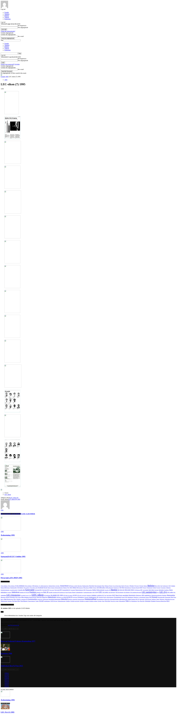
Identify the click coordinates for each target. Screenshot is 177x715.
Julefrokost (15, 592)
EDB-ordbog (102, 587)
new (62, 597)
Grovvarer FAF (45, 590)
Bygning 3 (132, 585)
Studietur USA (134, 599)
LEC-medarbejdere (149, 592)
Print (172, 597)
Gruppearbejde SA (66, 590)
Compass (173, 585)
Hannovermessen (79, 590)
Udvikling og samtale (84, 601)
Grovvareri (51, 590)
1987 (6, 680)
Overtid (123, 597)
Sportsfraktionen (100, 599)
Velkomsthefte (122, 601)
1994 (6, 685)
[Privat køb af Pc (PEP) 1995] (11, 572)
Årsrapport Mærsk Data (161, 601)
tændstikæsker (47, 601)
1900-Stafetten (35, 585)
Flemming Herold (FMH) (137, 587)
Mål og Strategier (25, 597)
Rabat (5, 599)
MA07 (113, 595)
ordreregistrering (110, 597)
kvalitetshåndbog (79, 592)
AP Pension (71, 585)
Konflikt (50, 592)
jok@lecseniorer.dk (13, 625)
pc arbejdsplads (142, 597)
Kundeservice (62, 592)
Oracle (104, 597)
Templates (10, 601)
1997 (6, 681)
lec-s (30, 595)
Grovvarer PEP (58, 590)
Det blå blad (40, 587)
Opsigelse (101, 597)
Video (127, 601)
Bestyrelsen (91, 585)
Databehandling (13, 587)
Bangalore (80, 585)
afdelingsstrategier (44, 585)
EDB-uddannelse (109, 587)
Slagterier (70, 599)
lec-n (158, 592)
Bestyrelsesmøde (98, 585)
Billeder (6, 15)
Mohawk (8, 597)
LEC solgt (79, 595)
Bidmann (107, 585)
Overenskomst (117, 597)
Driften (90, 587)
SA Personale (45, 599)
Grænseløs (73, 590)
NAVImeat (58, 597)
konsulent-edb (56, 592)
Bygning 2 (127, 585)
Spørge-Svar (107, 599)
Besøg (103, 585)
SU (138, 599)
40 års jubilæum (28, 585)
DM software (86, 587)
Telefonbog (162, 599)
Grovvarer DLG (38, 590)
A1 (39, 585)
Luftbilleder (93, 595)
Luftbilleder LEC (100, 595)
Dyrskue (94, 587)
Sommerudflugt (91, 599)
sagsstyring (40, 599)
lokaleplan (88, 595)
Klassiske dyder (39, 592)
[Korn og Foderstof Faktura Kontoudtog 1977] (5, 637)
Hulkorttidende (100, 590)
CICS (169, 585)
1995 (6, 76)
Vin (130, 601)
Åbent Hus (142, 601)
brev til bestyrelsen (117, 585)
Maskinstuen (138, 595)
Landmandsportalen (87, 592)
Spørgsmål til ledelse (114, 599)
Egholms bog (116, 587)
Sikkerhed (64, 599)
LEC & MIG (105, 592)
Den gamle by (27, 587)
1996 (6, 686)
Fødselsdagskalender (5, 590)
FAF (120, 587)
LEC (100, 592)
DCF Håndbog (20, 587)
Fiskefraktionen (128, 587)
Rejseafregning (10, 599)
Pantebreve (136, 597)
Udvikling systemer (93, 601)
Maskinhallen (132, 595)
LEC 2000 (60, 595)
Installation (166, 590)
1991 (6, 676)
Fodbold (154, 587)
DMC (71, 587)
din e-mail (21, 36)
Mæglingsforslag (32, 597)
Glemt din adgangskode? (8, 31)
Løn (105, 595)
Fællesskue (168, 587)
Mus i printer (18, 597)
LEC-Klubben (127, 592)
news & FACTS (67, 597)
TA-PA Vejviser (148, 599)
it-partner (9, 592)
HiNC (84, 590)
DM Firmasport (79, 587)
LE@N (96, 592)
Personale (154, 597)
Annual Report (64, 585)
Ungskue (100, 601)
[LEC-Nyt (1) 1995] (5, 708)
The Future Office (16, 601)
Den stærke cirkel (34, 587)
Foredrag (159, 587)
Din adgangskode (23, 27)
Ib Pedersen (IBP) (138, 590)
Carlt (161, 585)
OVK (126, 597)
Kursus (73, 592)
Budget (123, 585)
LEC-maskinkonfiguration (135, 592)
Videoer (6, 17)
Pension (147, 597)
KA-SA (27, 592)
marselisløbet (125, 595)
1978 (6, 675)
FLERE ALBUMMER (28, 514)
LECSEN (75, 595)
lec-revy (27, 595)
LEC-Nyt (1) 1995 (7, 712)
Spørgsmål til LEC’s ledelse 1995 (13, 556)
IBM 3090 (122, 590)
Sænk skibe (142, 599)
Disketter (65, 587)
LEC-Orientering (13, 595)
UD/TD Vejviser (53, 601)
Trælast (37, 601)
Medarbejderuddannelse (157, 595)
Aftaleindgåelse (51, 585)
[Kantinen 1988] (5, 650)
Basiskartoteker (85, 585)
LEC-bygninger (119, 592)
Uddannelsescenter (62, 601)
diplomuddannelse (59, 587)
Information (161, 590)
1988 (6, 673)
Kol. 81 (45, 592)
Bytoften (141, 585)
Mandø (120, 595)
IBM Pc (133, 590)
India (150, 590)
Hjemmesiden (89, 590)
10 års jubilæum (4, 585)
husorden (107, 590)
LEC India (65, 595)
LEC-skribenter (47, 595)
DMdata (74, 587)
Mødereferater (52, 597)
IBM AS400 (128, 590)
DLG (68, 587)
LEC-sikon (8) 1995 (14, 499)
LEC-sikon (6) (14, 497)
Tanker (157, 599)
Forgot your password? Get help (10, 64)
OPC (97, 597)
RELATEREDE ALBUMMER (11, 514)
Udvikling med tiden (74, 601)
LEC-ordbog (170, 592)
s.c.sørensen (23, 599)
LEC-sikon (7, 494)
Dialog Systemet (51, 587)
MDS (143, 595)
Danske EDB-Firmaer (5, 587)
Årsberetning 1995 (8, 535)
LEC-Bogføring (112, 592)
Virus (138, 601)
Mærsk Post (44, 597)
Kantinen (33, 592)
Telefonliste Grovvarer (170, 599)
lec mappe (70, 595)
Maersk (117, 595)
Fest (123, 587)
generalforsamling (14, 590)
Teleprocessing (4, 601)
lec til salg (84, 595)
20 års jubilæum (11, 585)
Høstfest (114, 590)
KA (25, 592)
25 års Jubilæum (20, 585)
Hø (109, 590)
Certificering (165, 585)
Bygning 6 (137, 585)
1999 (6, 678)
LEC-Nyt (163, 592)
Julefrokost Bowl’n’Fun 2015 (12, 666)
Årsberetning (148, 601)
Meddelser (164, 595)
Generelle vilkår (21, 590)
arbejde (75, 585)
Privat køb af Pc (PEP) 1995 (11, 578)
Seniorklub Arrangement (54, 599)
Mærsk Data (39, 597)
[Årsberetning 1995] (11, 530)
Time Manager (24, 601)
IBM (119, 590)
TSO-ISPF (41, 601)
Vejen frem (107, 601)
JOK (2, 510)
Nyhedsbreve (81, 597)
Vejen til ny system (115, 601)
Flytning (144, 587)
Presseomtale (167, 597)
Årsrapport (153, 601)
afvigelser (57, 585)
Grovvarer (29, 589)
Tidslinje (6, 14)
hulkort (94, 590)
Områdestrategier (92, 597)
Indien (152, 590)
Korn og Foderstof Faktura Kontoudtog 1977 (18, 641)
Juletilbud (22, 592)
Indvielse (156, 590)
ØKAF (168, 601)
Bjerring (111, 585)
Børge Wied (157, 585)
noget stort (75, 597)
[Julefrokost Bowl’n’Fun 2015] (5, 662)
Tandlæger (154, 599)
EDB (98, 587)
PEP (150, 597)
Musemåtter (12, 597)
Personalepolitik (161, 597)
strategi (129, 599)
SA (27, 599)
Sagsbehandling (32, 599)
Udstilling (68, 601)
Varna (103, 601)
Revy (15, 599)
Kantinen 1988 (6, 653)
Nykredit (86, 597)
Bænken (145, 585)
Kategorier (7, 19)
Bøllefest (151, 585)
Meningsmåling (171, 595)
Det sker (45, 587)
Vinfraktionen (134, 601)
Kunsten (70, 592)
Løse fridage (109, 595)
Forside (6, 12)
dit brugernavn (22, 25)
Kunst (66, 592)
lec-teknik (54, 595)
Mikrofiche (3, 597)
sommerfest (74, 599)
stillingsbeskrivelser (123, 599)
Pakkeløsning (130, 597)
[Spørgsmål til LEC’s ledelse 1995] (11, 551)
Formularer (163, 587)
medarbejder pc (148, 595)
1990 (6, 683)
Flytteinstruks (149, 587)
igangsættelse (145, 590)
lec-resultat (23, 595)
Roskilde (18, 599)
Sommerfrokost (81, 599)
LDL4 (93, 592)
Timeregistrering (31, 601)
